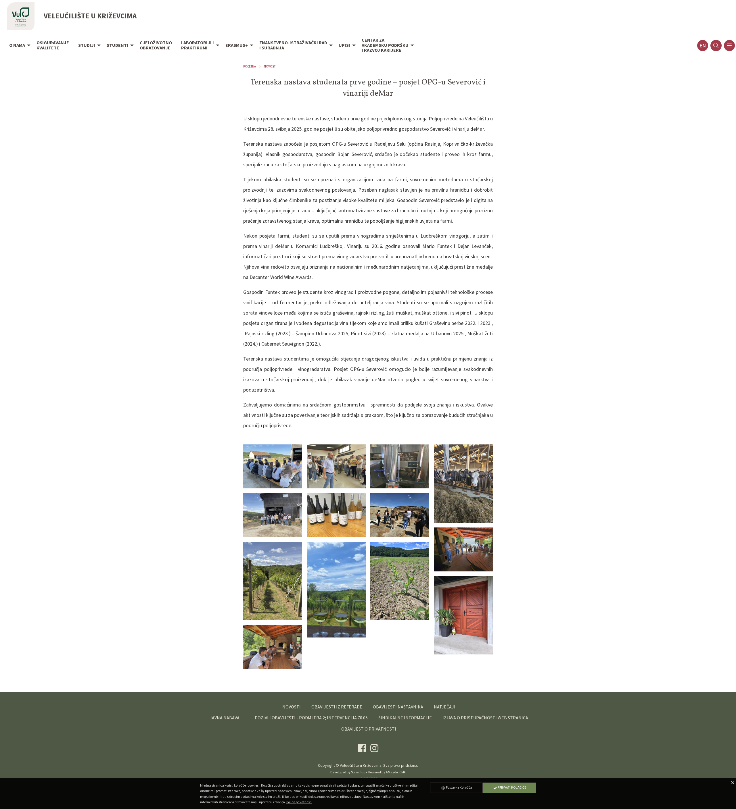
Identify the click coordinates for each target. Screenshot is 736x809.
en (702, 45)
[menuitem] (18, 46)
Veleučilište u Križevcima (361, 765)
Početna (249, 66)
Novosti (270, 66)
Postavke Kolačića (458, 787)
